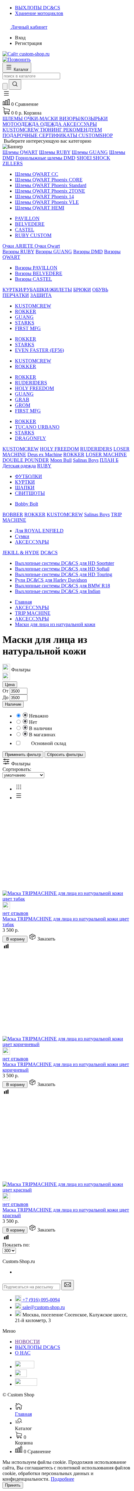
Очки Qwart (47, 246)
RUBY (44, 465)
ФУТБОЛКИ (28, 476)
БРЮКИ (82, 289)
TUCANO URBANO (37, 427)
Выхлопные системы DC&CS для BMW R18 (62, 585)
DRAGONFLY (30, 438)
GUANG (24, 317)
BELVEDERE (30, 224)
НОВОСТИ (27, 1341)
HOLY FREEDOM (34, 388)
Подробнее (62, 1479)
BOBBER (12, 514)
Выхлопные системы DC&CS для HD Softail (62, 568)
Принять (13, 1485)
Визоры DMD (88, 251)
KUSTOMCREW (33, 306)
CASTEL (24, 229)
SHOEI (85, 157)
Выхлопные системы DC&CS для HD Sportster (64, 563)
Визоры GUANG (54, 251)
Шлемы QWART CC (36, 174)
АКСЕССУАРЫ (32, 542)
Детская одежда (19, 465)
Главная (23, 602)
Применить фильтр (23, 754)
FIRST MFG (28, 328)
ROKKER (25, 311)
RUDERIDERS (31, 382)
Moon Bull (61, 460)
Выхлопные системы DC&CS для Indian (57, 591)
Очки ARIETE (18, 246)
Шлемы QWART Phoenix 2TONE (50, 191)
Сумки (22, 536)
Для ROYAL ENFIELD (39, 530)
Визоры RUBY (18, 251)
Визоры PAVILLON (36, 267)
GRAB (22, 399)
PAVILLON (27, 218)
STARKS (24, 322)
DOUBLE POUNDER (25, 460)
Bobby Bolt (26, 503)
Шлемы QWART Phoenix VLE (47, 202)
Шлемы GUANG (90, 152)
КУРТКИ (25, 482)
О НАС (23, 1352)
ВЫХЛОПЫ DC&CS (37, 1347)
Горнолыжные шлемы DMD (45, 157)
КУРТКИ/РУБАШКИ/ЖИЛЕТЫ (37, 289)
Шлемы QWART (20, 152)
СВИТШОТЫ (30, 493)
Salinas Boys (85, 460)
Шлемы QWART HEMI (39, 207)
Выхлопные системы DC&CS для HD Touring (63, 574)
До (5, 697)
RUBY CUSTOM (33, 235)
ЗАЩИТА (41, 295)
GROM (22, 405)
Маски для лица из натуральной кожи (55, 624)
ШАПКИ (25, 487)
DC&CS (49, 552)
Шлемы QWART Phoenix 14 (44, 196)
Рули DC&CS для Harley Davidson (51, 580)
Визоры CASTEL (33, 279)
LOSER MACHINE (106, 454)
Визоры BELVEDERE (38, 273)
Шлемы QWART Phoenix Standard (50, 185)
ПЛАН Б (109, 460)
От (5, 691)
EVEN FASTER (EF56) (39, 350)
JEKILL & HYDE (20, 552)
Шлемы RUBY (54, 152)
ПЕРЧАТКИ (15, 295)
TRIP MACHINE (32, 613)
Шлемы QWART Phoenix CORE (49, 179)
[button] (6, 95)
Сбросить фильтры (65, 754)
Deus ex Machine (44, 454)
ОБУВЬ (100, 289)
